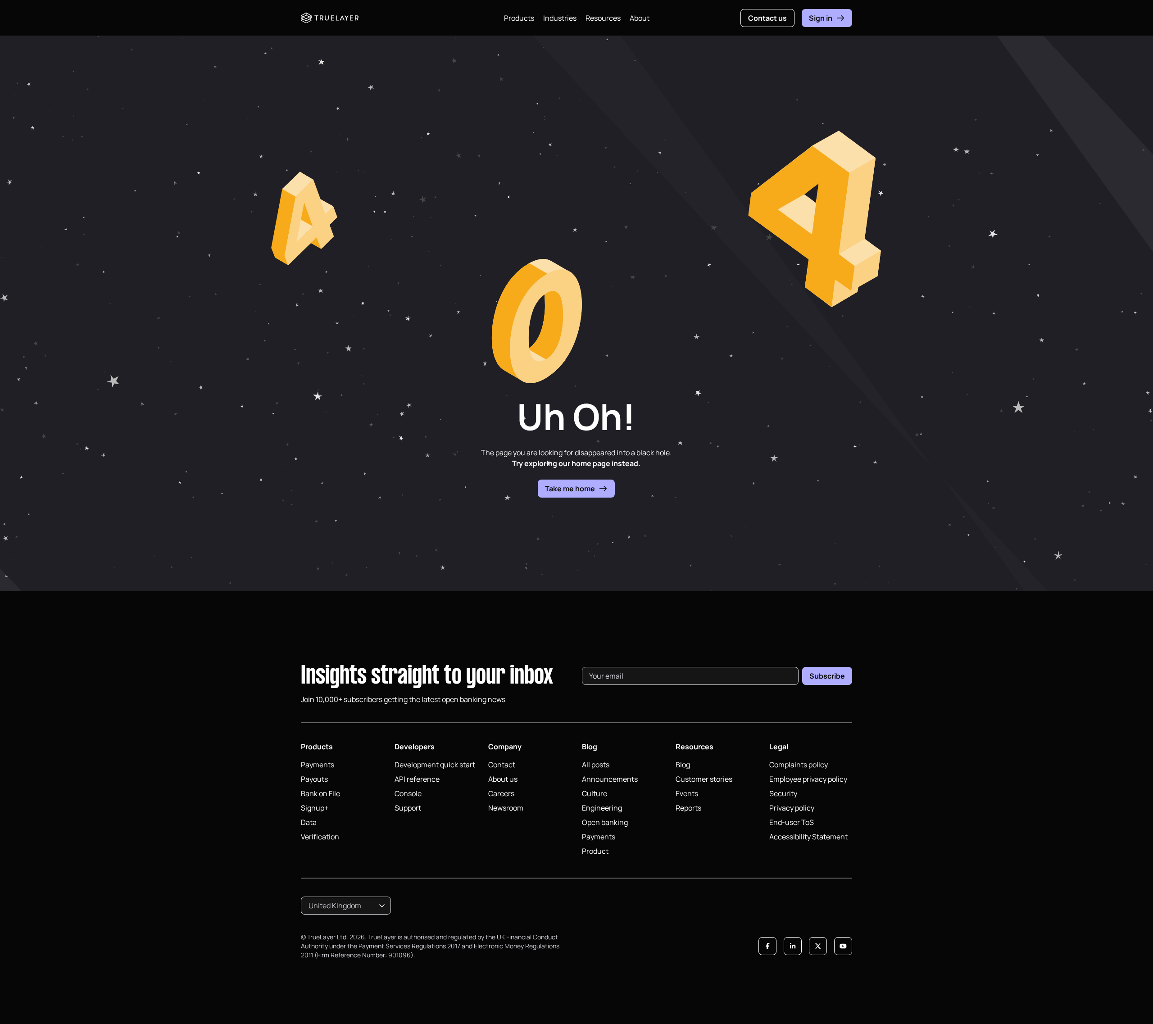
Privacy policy (791, 808)
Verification (320, 837)
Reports (688, 808)
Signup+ (314, 808)
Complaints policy (798, 765)
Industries (559, 18)
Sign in (820, 18)
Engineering (602, 808)
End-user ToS (791, 822)
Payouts (314, 779)
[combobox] (346, 906)
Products (519, 18)
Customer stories (704, 779)
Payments (317, 765)
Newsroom (505, 808)
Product (595, 851)
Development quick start (435, 765)
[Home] (330, 18)
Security (783, 793)
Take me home (570, 489)
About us (502, 779)
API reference (417, 779)
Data (309, 822)
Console (408, 793)
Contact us (767, 18)
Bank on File (320, 793)
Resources (603, 18)
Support (408, 808)
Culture (594, 793)
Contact (501, 765)
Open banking (605, 822)
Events (687, 793)
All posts (595, 765)
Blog (683, 765)
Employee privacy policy (808, 779)
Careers (501, 793)
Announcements (610, 779)
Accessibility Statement (808, 837)
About (639, 18)
